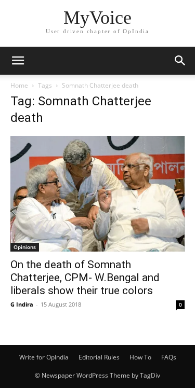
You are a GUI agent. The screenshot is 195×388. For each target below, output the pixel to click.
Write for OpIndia (44, 357)
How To (140, 357)
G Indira (21, 304)
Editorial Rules (99, 357)
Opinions (25, 247)
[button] (17, 61)
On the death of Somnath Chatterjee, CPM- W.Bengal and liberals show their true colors (85, 277)
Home (19, 85)
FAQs (168, 357)
